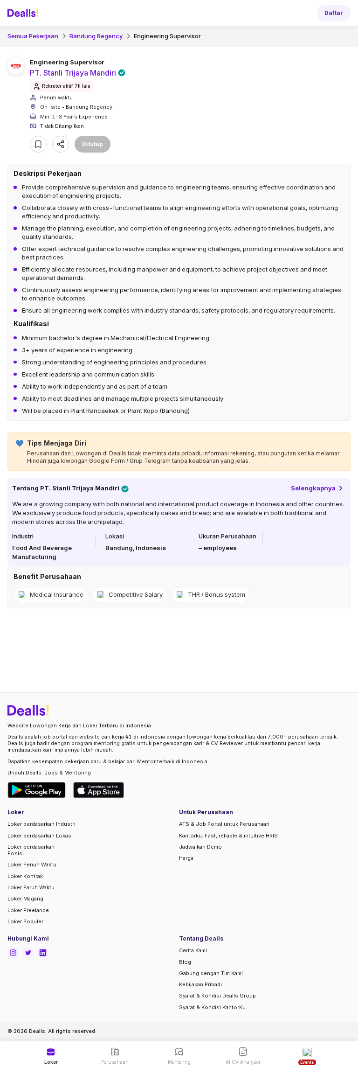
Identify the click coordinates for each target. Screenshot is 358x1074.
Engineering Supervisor (167, 36)
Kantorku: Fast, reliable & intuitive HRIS (228, 835)
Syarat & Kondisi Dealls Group (217, 995)
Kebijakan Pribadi (200, 984)
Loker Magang (25, 898)
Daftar (333, 12)
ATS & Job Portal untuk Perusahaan (224, 824)
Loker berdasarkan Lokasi (40, 835)
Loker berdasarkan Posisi (31, 850)
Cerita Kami (193, 950)
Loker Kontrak (25, 876)
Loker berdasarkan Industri (41, 824)
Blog (185, 962)
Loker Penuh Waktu (31, 864)
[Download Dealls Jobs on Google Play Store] (36, 790)
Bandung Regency (96, 36)
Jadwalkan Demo (200, 847)
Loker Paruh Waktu (31, 887)
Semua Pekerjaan (32, 36)
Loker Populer (25, 921)
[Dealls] (24, 13)
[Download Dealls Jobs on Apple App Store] (98, 790)
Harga (186, 858)
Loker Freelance (28, 910)
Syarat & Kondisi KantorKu (212, 1007)
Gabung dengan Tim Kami (211, 973)
